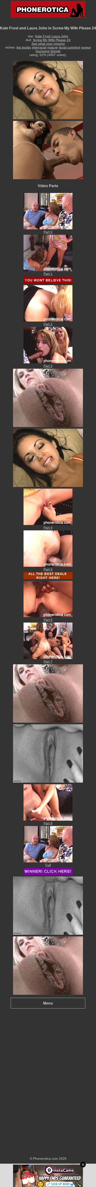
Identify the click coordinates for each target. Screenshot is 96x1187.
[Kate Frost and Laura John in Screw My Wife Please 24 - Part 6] (48, 616)
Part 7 (48, 661)
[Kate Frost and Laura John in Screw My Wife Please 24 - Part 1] (48, 270)
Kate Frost (43, 36)
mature (52, 47)
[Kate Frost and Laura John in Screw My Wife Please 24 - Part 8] (48, 819)
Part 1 (48, 274)
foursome (43, 51)
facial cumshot (69, 47)
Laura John (59, 36)
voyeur (86, 47)
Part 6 (48, 620)
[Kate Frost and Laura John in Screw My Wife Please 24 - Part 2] (48, 320)
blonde (56, 51)
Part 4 (48, 527)
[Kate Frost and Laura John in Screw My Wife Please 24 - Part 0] (48, 228)
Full (48, 865)
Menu (48, 1003)
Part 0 (48, 232)
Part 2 (48, 324)
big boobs (24, 47)
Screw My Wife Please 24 (51, 40)
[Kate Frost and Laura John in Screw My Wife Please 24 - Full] (48, 861)
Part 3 (48, 366)
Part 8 (48, 823)
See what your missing (48, 44)
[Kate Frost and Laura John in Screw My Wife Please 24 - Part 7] (48, 658)
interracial (39, 47)
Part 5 (48, 569)
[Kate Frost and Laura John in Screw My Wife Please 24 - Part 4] (48, 524)
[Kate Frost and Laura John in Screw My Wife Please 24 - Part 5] (48, 565)
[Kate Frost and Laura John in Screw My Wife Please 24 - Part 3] (48, 362)
